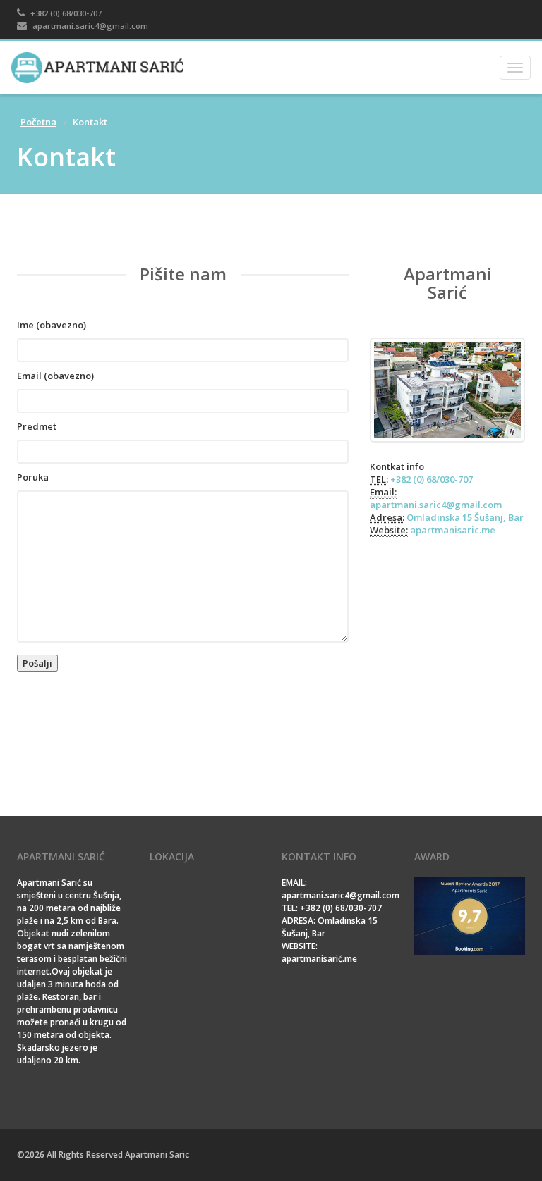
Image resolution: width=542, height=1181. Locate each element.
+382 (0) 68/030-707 (65, 13)
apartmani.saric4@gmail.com (89, 25)
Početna (38, 122)
